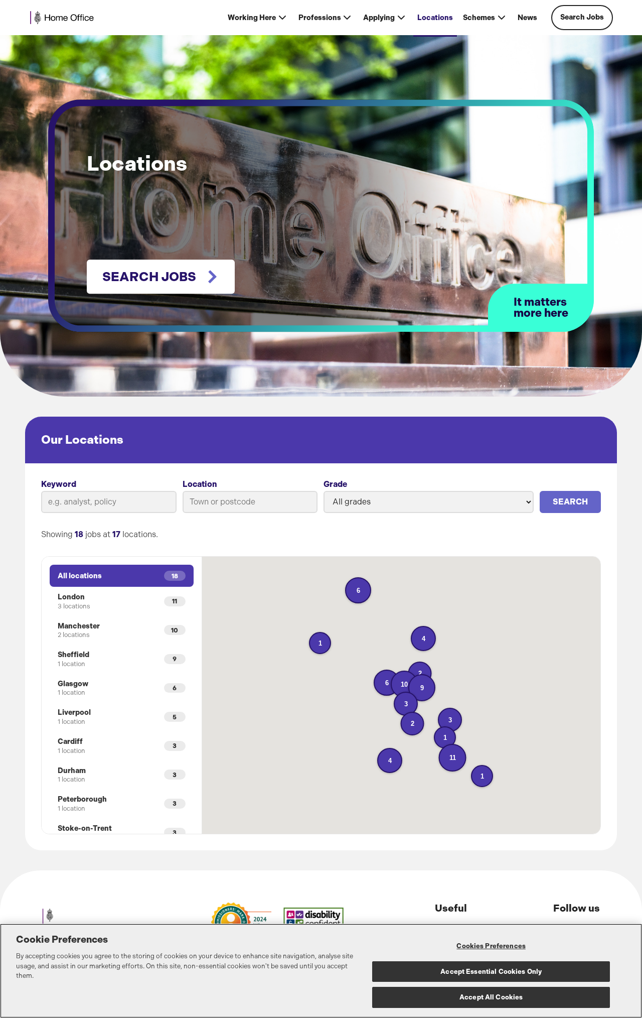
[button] (452, 758)
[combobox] (250, 502)
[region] (321, 971)
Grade (335, 484)
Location (200, 484)
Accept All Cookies (491, 997)
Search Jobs (582, 17)
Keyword (58, 484)
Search (570, 501)
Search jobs (149, 276)
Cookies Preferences (490, 946)
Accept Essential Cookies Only (491, 971)
